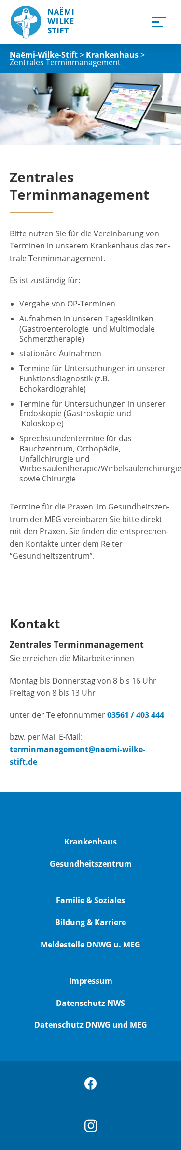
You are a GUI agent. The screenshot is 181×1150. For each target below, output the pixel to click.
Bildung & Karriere (90, 922)
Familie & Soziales (90, 900)
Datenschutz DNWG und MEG (90, 1024)
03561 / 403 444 (135, 715)
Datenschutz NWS (90, 1003)
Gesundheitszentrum (91, 864)
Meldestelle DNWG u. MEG (90, 944)
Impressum (90, 980)
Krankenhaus (90, 841)
